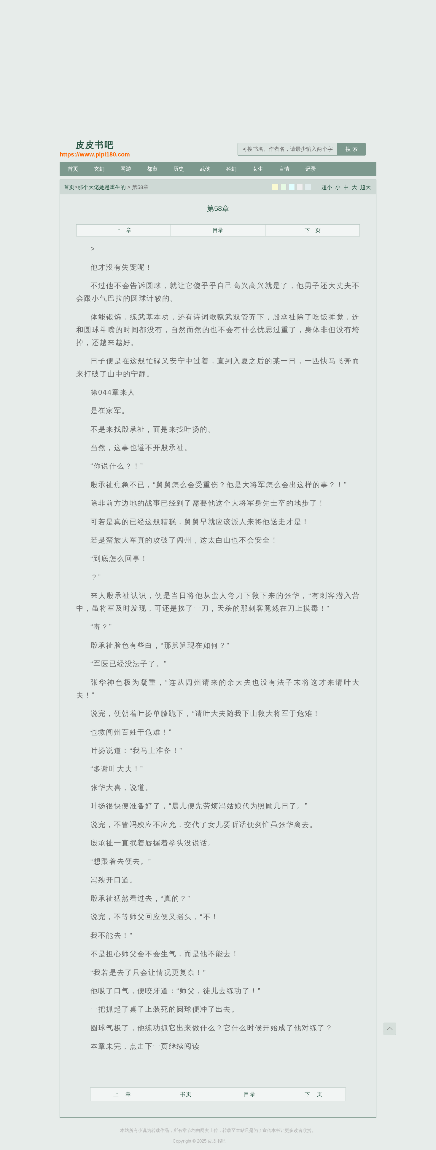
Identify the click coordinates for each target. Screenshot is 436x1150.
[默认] (267, 187)
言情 (284, 169)
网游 (125, 169)
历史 (178, 169)
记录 (310, 169)
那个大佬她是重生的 (102, 187)
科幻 (231, 169)
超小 (327, 187)
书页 (186, 1094)
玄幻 (99, 169)
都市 (152, 169)
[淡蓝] (291, 187)
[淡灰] (300, 187)
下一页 (313, 230)
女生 (257, 169)
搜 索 (352, 149)
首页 (73, 169)
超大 (365, 187)
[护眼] (283, 187)
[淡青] (308, 187)
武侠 (205, 169)
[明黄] (275, 187)
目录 (218, 230)
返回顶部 (390, 1029)
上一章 (123, 230)
